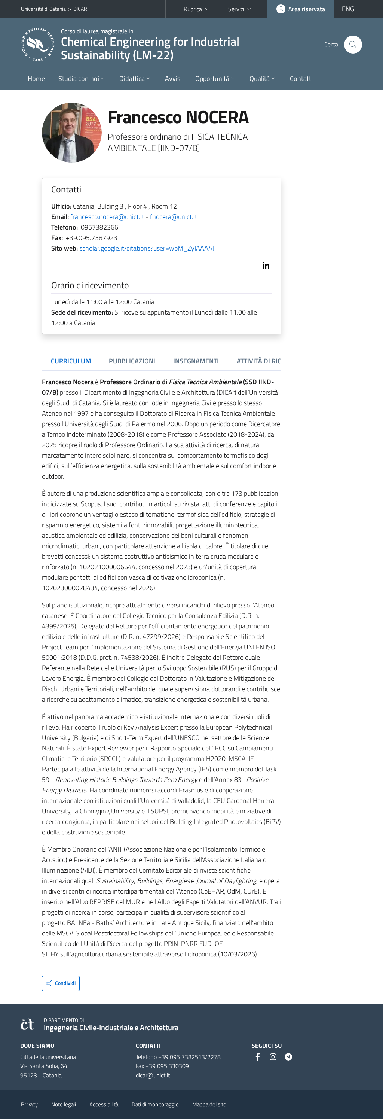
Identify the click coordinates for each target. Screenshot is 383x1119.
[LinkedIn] (264, 265)
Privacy (29, 1104)
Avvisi (173, 78)
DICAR (80, 9)
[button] (61, 983)
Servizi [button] (236, 8)
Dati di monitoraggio (155, 1104)
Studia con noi (78, 78)
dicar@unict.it (153, 1075)
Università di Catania (43, 9)
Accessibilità (103, 1104)
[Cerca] (353, 45)
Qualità (259, 78)
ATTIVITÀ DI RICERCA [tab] (267, 361)
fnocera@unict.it (173, 217)
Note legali (63, 1104)
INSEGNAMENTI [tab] (196, 361)
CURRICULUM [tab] (71, 361)
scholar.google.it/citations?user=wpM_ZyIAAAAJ (146, 248)
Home (36, 78)
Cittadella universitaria (48, 1056)
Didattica (132, 78)
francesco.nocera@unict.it (107, 217)
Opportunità (212, 78)
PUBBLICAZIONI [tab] (132, 361)
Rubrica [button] (193, 8)
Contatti (301, 78)
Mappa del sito (209, 1104)
